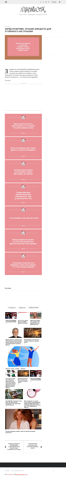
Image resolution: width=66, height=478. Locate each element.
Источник (8, 288)
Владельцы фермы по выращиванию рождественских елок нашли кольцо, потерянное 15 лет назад (14, 446)
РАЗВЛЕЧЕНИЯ (33, 308)
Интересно (12, 308)
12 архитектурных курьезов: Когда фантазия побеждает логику (32, 446)
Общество (22, 308)
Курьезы (8, 26)
